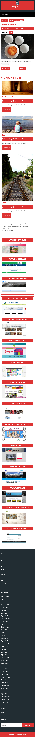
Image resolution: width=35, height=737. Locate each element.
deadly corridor (8, 97)
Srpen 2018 (4, 616)
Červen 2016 (5, 627)
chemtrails (4, 558)
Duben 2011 (4, 691)
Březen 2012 (5, 674)
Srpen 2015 (4, 641)
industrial (4, 572)
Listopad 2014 (5, 649)
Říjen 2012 (4, 668)
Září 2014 (4, 652)
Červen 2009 (5, 699)
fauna (2, 566)
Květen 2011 (4, 688)
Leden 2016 (4, 635)
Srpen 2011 (4, 682)
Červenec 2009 (5, 696)
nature (3, 574)
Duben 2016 (4, 629)
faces (2, 563)
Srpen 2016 (4, 624)
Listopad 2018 (5, 610)
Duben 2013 (4, 663)
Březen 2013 (5, 666)
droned (3, 560)
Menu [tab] (7, 14)
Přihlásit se (4, 713)
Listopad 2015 (5, 638)
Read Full (7, 110)
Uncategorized (5, 583)
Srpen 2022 (4, 599)
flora (2, 569)
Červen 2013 (5, 657)
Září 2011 (4, 680)
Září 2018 (4, 613)
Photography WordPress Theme (17, 734)
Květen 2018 (5, 621)
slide (2, 580)
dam (3, 135)
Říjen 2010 (4, 694)
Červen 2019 (5, 604)
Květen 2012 (5, 671)
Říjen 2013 (4, 655)
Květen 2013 (5, 660)
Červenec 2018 (5, 618)
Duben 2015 (4, 646)
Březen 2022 (5, 602)
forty (4, 203)
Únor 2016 (4, 632)
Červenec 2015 (5, 643)
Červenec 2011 (5, 685)
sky (2, 577)
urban (11, 20)
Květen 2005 (5, 702)
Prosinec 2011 (5, 677)
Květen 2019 (5, 607)
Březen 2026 (5, 596)
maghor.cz (17, 6)
